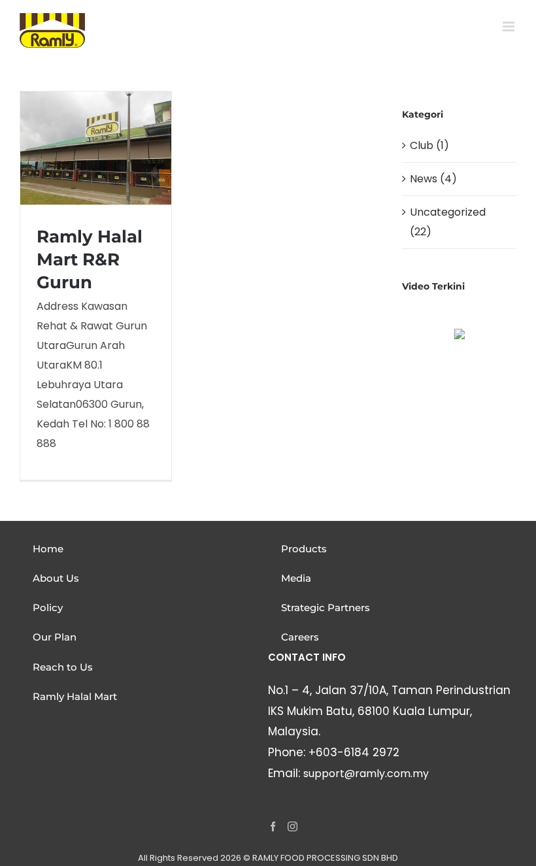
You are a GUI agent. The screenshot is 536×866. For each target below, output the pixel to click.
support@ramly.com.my (366, 773)
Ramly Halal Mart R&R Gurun (89, 259)
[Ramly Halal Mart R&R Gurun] (95, 148)
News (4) (433, 178)
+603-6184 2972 (354, 752)
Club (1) (429, 145)
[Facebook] (273, 826)
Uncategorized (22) (448, 222)
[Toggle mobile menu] (509, 26)
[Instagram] (292, 826)
